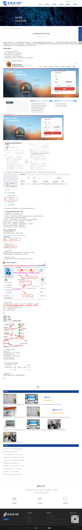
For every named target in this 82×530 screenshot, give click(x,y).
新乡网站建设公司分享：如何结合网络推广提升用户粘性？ (15, 429)
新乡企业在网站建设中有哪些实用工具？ (33, 404)
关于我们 (47, 4)
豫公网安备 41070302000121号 (42, 527)
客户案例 (61, 4)
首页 (40, 4)
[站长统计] (49, 527)
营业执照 (52, 527)
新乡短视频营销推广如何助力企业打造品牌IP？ (60, 417)
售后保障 (65, 503)
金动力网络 (68, 527)
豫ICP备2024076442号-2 (31, 527)
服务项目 (54, 4)
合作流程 (14, 503)
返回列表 (38, 386)
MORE (6, 519)
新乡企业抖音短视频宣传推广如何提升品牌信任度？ (51, 404)
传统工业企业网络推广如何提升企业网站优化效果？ (13, 442)
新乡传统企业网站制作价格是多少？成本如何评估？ (37, 429)
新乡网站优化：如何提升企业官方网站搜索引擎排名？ (14, 404)
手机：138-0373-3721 (51, 516)
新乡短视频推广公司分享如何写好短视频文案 (57, 429)
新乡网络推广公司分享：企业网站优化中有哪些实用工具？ (15, 417)
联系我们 (75, 4)
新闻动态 (68, 4)
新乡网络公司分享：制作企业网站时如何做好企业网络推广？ (39, 417)
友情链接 (75, 528)
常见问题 (40, 503)
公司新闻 (11, 28)
